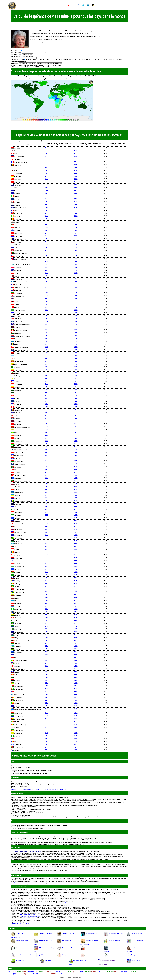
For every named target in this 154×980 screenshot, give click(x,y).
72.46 (75, 404)
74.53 (75, 324)
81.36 (75, 193)
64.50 (75, 614)
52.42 (75, 747)
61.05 (75, 680)
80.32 (46, 327)
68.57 (75, 481)
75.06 (46, 498)
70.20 (75, 463)
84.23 (46, 230)
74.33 (75, 364)
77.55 (46, 401)
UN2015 (96, 59)
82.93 (46, 267)
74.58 (46, 552)
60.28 (75, 706)
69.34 (75, 500)
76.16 (46, 455)
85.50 (46, 182)
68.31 (75, 538)
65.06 (46, 688)
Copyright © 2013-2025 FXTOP (20, 923)
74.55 (46, 526)
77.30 (75, 264)
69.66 (75, 509)
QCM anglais (48, 960)
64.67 (46, 683)
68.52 (46, 634)
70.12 (75, 461)
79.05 (46, 350)
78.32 (75, 247)
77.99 (46, 395)
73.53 (75, 352)
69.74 (75, 523)
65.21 (75, 629)
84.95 (46, 187)
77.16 (46, 418)
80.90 (75, 182)
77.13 (75, 281)
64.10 (75, 617)
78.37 (46, 338)
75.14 (75, 332)
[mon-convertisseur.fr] (12, 5)
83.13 (46, 250)
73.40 (75, 381)
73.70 (75, 335)
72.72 (75, 341)
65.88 (75, 592)
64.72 (75, 623)
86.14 (46, 170)
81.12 (75, 204)
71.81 (46, 555)
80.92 (75, 170)
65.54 (75, 609)
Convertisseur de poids (68, 933)
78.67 (46, 387)
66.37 (75, 583)
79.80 (75, 219)
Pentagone (65, 955)
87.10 (46, 150)
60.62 (46, 738)
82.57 (46, 258)
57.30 (46, 750)
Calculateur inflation (21, 948)
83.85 (46, 227)
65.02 (75, 594)
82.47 (46, 278)
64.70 (46, 686)
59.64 (75, 727)
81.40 (75, 159)
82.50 (75, 156)
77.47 (46, 407)
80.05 (46, 324)
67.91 (75, 546)
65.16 (75, 597)
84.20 (46, 247)
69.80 (75, 424)
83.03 (46, 236)
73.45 (46, 523)
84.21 (75, 150)
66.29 (75, 566)
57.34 (46, 747)
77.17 (46, 367)
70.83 (75, 412)
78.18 (75, 267)
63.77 (75, 606)
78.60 (46, 444)
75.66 (46, 438)
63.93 (46, 713)
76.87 (46, 449)
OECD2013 (89, 59)
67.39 (46, 663)
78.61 (46, 424)
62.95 (75, 651)
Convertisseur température (115, 933)
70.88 (46, 577)
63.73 (46, 718)
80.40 (75, 179)
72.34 (75, 441)
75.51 (75, 287)
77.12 (75, 256)
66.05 (75, 552)
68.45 (46, 637)
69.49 (46, 626)
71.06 (75, 409)
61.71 (75, 671)
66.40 (75, 572)
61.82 (75, 666)
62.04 (75, 683)
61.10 (75, 694)
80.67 (46, 276)
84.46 (46, 207)
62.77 (46, 733)
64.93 (75, 612)
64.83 (46, 697)
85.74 (46, 213)
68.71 (75, 515)
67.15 (75, 518)
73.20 (75, 378)
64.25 (75, 603)
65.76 (46, 671)
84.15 (46, 204)
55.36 (75, 741)
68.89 (75, 535)
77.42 (46, 429)
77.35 (46, 404)
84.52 (46, 201)
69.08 (46, 623)
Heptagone (111, 955)
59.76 (46, 736)
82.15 (46, 313)
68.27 (46, 643)
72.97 (75, 375)
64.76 (75, 620)
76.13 (46, 489)
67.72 (75, 563)
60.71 (75, 697)
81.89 (75, 167)
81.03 (46, 295)
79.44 (75, 227)
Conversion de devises (114, 941)
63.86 (46, 691)
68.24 (75, 492)
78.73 (46, 378)
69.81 (75, 486)
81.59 (46, 287)
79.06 (75, 230)
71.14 (75, 458)
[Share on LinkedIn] (88, 5)
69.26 (75, 498)
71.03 (75, 455)
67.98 (75, 543)
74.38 (75, 344)
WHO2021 (57, 59)
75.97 (46, 458)
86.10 (46, 179)
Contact (62, 977)
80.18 (46, 392)
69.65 (75, 421)
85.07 (46, 196)
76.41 (75, 310)
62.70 (46, 716)
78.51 (46, 344)
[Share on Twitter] (83, 5)
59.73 (75, 724)
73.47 (75, 313)
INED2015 (104, 59)
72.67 (46, 566)
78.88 (75, 224)
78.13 (75, 261)
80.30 (46, 298)
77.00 (75, 278)
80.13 (46, 318)
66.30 (75, 589)
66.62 (75, 495)
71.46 (75, 452)
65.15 (75, 580)
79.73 (75, 233)
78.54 (46, 307)
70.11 (46, 583)
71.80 (46, 569)
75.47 (46, 441)
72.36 (75, 438)
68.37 (75, 489)
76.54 (46, 520)
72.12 (75, 407)
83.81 (46, 221)
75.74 (46, 452)
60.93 (75, 700)
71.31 (46, 560)
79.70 (46, 293)
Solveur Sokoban (136, 960)
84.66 (46, 193)
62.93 (75, 649)
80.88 (75, 201)
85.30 (46, 210)
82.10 (75, 164)
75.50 (75, 290)
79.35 (46, 421)
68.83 (46, 609)
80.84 (75, 196)
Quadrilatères (42, 955)
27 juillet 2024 (62, 903)
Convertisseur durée (136, 933)
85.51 (46, 167)
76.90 (46, 461)
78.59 (46, 332)
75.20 (75, 367)
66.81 (75, 520)
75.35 (46, 529)
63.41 (75, 643)
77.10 (75, 293)
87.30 (46, 156)
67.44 (75, 575)
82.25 (46, 273)
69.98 (46, 597)
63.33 (75, 660)
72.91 (75, 347)
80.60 (75, 176)
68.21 (75, 472)
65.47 (75, 600)
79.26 (46, 310)
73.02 (46, 535)
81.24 (75, 187)
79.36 (46, 330)
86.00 (46, 176)
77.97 (75, 273)
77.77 (46, 495)
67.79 (75, 506)
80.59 (75, 216)
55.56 (75, 738)
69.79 (75, 469)
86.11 (46, 164)
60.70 (75, 688)
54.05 (75, 744)
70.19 (75, 483)
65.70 (46, 680)
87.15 (46, 159)
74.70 (75, 338)
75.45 (46, 435)
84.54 (46, 224)
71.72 (46, 563)
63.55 (46, 730)
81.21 (75, 184)
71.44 (75, 432)
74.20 (75, 327)
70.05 (46, 617)
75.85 (46, 469)
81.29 (46, 284)
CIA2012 (73, 59)
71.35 (75, 398)
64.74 (75, 586)
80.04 (75, 236)
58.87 (75, 718)
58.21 (75, 733)
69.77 (46, 614)
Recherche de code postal (23, 955)
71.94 (75, 415)
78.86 (75, 213)
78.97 (46, 389)
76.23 (46, 506)
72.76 (46, 549)
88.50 (46, 147)
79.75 (75, 221)
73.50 (75, 372)
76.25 (46, 466)
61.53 (46, 727)
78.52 (46, 381)
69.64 (46, 600)
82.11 (46, 253)
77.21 (46, 415)
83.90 (46, 264)
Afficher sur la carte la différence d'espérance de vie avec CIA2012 (31, 66)
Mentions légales (74, 977)
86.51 (46, 162)
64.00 (46, 706)
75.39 (46, 503)
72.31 (46, 540)
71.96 (75, 384)
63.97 (75, 640)
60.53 (75, 703)
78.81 (75, 239)
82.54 (75, 153)
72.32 (46, 557)
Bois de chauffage (67, 941)
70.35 (75, 449)
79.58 (75, 253)
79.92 (46, 384)
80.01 (75, 241)
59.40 (75, 713)
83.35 (46, 233)
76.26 (46, 518)
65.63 (46, 660)
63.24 (75, 631)
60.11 (75, 716)
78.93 (75, 244)
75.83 (75, 298)
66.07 (46, 674)
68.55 (75, 555)
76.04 (75, 301)
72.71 (75, 395)
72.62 (75, 435)
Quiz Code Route (20, 960)
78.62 (46, 372)
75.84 (46, 463)
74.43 (75, 358)
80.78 (75, 207)
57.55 (75, 730)
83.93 (46, 216)
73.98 (46, 509)
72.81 (75, 387)
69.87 (75, 512)
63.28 (75, 646)
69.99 (75, 446)
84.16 (46, 239)
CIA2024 (50, 59)
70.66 (46, 603)
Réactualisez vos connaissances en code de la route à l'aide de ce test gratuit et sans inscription (38, 789)
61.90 (75, 657)
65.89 (46, 677)
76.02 (46, 481)
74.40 (46, 483)
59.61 (75, 708)
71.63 (46, 586)
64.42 (75, 634)
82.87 (46, 270)
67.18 (75, 557)
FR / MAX (28, 59)
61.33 (75, 677)
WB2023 (43, 59)
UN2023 (36, 59)
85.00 (46, 184)
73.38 (46, 538)
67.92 (46, 657)
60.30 (75, 663)
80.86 (46, 315)
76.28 (75, 284)
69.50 (46, 589)
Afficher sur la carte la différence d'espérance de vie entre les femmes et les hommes (36, 65)
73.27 (46, 546)
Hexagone (88, 955)
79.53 (46, 335)
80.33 (46, 341)
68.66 (75, 503)
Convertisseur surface (137, 941)
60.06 (75, 721)
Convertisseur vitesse (91, 933)
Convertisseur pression (22, 941)
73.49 (75, 350)
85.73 (46, 173)
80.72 (46, 304)
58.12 (75, 736)
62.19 (46, 724)
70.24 (46, 594)
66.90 (46, 654)
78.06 (46, 364)
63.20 (75, 654)
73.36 (75, 361)
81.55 (75, 190)
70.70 (46, 606)
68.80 (75, 444)
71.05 (75, 392)
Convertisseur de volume (92, 948)
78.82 (75, 258)
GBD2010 (81, 59)
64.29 (75, 626)
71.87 (46, 572)
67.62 (46, 646)
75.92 (46, 475)
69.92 (46, 575)
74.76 (75, 318)
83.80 (46, 199)
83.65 (46, 244)
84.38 (46, 256)
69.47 (75, 532)
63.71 (75, 637)
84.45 (75, 147)
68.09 (75, 549)
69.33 (46, 612)
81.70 (75, 199)
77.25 (75, 307)
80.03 (46, 301)
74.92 (46, 500)
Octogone (134, 955)
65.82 (46, 666)
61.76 (75, 691)
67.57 (46, 649)
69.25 (75, 540)
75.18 (75, 295)
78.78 (46, 355)
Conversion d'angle (67, 948)
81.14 (75, 173)
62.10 (46, 721)
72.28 (75, 401)
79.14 (46, 375)
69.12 (75, 478)
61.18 (75, 674)
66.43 (75, 577)
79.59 (75, 210)
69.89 (46, 631)
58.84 (46, 741)
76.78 (46, 432)
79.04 (46, 361)
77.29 (46, 446)
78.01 (46, 358)
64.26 (46, 700)
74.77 (46, 515)
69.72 (75, 466)
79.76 (46, 347)
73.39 (46, 543)
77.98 (75, 270)
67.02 (75, 529)
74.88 (75, 330)
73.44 (75, 321)
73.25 (75, 370)
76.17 (46, 492)
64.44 (46, 694)
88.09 (46, 153)
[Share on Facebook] (78, 5)
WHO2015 (65, 59)
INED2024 (112, 59)
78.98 (46, 352)
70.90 (75, 429)
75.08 (75, 304)
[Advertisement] (138, 34)
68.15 (75, 560)
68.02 (46, 640)
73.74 (46, 512)
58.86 (46, 744)
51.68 (75, 750)
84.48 (46, 190)
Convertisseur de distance (46, 933)
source (13, 882)
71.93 (75, 418)
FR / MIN (120, 59)
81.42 (46, 290)
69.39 (75, 475)
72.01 (75, 426)
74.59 (75, 315)
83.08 (46, 261)
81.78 (75, 162)
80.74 (46, 281)
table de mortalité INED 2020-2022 (30, 914)
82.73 (46, 241)
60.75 (75, 669)
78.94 (46, 398)
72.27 (75, 389)
